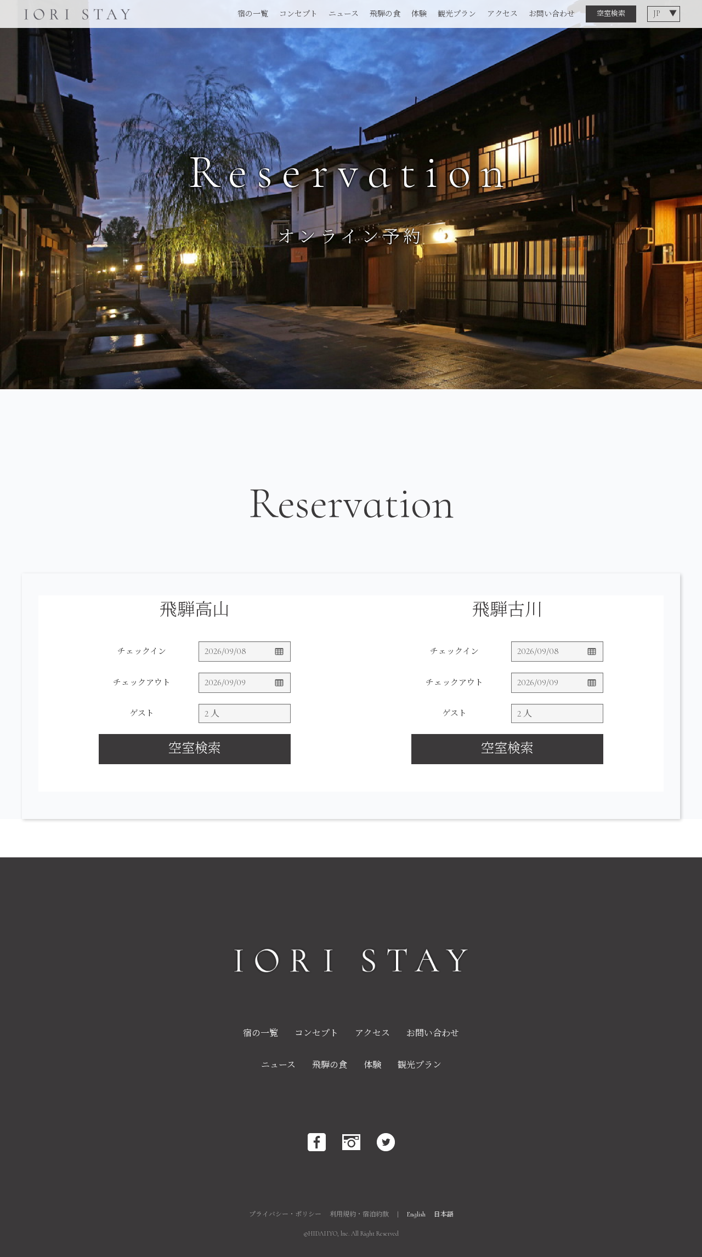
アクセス (502, 14)
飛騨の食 (385, 14)
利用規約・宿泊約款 (359, 1214)
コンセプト (298, 14)
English (416, 1214)
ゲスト (142, 713)
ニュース (344, 14)
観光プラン (457, 14)
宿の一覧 (252, 14)
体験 (419, 14)
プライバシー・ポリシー (285, 1214)
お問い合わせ (552, 14)
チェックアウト (142, 682)
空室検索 (611, 13)
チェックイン (141, 651)
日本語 (444, 1214)
